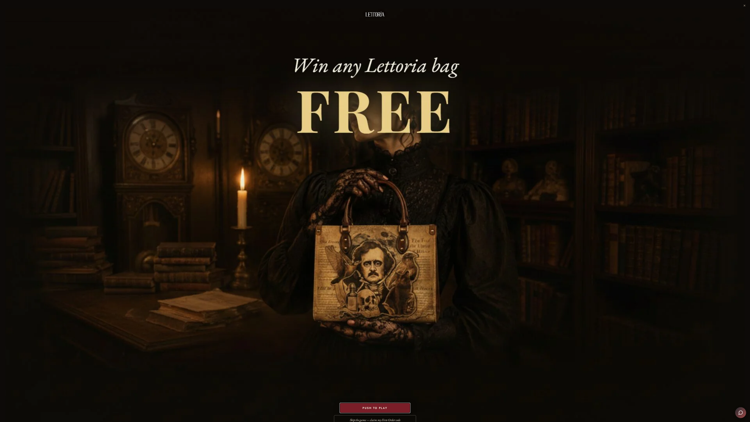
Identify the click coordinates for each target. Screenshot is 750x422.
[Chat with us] (740, 412)
